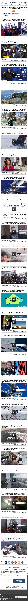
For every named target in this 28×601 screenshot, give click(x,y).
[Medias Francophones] (13, 2)
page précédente (23, 10)
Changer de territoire (23, 4)
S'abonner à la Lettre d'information (14, 592)
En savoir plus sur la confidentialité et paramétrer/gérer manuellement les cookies (14, 587)
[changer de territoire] (19, 3)
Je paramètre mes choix (21, 597)
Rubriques (6, 15)
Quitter (7, 581)
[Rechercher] (22, 3)
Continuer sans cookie (19, 581)
